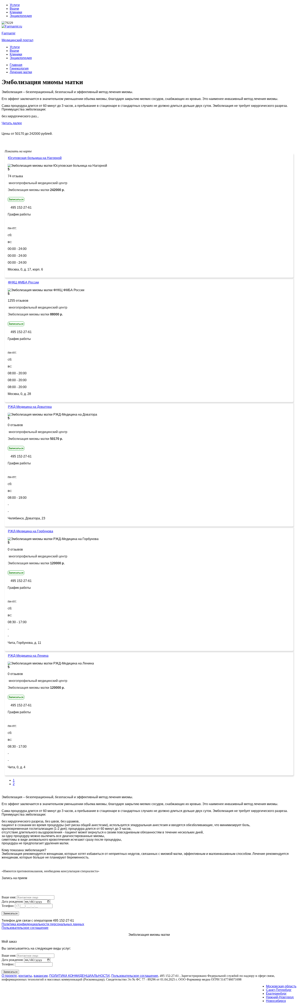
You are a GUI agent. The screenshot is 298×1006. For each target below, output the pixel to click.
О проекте (9, 975)
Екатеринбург (276, 993)
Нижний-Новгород (280, 997)
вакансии (41, 975)
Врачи (14, 8)
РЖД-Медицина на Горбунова (30, 531)
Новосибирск (276, 1001)
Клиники (16, 12)
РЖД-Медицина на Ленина (28, 655)
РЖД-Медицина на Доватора (30, 407)
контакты (25, 975)
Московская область (281, 986)
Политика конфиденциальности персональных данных (43, 924)
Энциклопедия (21, 16)
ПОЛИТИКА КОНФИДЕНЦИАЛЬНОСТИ (79, 975)
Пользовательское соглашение (25, 928)
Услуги (15, 5)
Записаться (16, 199)
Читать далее (12, 123)
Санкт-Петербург (279, 990)
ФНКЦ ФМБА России (23, 282)
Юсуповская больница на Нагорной (35, 158)
